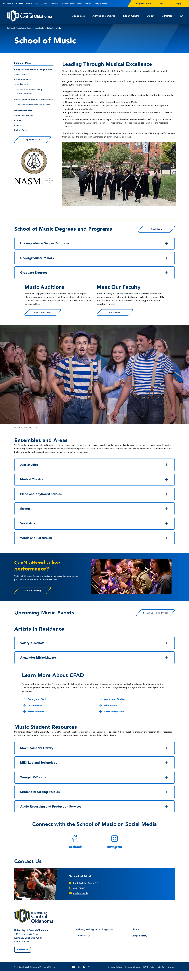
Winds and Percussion (36, 538)
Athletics (167, 16)
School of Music (22, 84)
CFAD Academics (22, 79)
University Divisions (132, 967)
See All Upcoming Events (155, 612)
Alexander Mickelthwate (38, 658)
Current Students (51, 4)
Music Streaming (33, 590)
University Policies (115, 967)
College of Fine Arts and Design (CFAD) (33, 69)
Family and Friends (67, 4)
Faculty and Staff (100, 4)
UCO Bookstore (149, 967)
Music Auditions (24, 93)
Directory (19, 4)
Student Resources (23, 110)
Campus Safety (139, 936)
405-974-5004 (79, 888)
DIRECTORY (114, 312)
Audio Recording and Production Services (50, 806)
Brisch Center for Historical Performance (33, 99)
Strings (25, 509)
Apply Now (156, 229)
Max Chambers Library (36, 748)
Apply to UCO (33, 139)
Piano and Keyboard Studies (41, 494)
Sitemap (171, 967)
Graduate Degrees (33, 273)
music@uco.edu (80, 893)
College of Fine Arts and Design (19, 28)
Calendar (28, 4)
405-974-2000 (21, 941)
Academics (78, 16)
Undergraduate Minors (37, 258)
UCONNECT (8, 4)
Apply (178, 3)
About (150, 16)
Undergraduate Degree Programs (45, 243)
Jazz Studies (29, 465)
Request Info (142, 3)
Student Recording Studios (40, 792)
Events (17, 125)
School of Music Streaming (29, 89)
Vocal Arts (27, 523)
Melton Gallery (21, 130)
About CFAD (20, 74)
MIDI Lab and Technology (38, 763)
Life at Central (131, 16)
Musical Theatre (31, 479)
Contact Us (22, 949)
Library (36, 4)
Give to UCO (83, 936)
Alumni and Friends (23, 115)
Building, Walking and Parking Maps (94, 929)
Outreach (18, 120)
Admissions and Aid (103, 16)
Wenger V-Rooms (33, 777)
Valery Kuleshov (32, 643)
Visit (162, 3)
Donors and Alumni (84, 4)
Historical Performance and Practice (33, 105)
